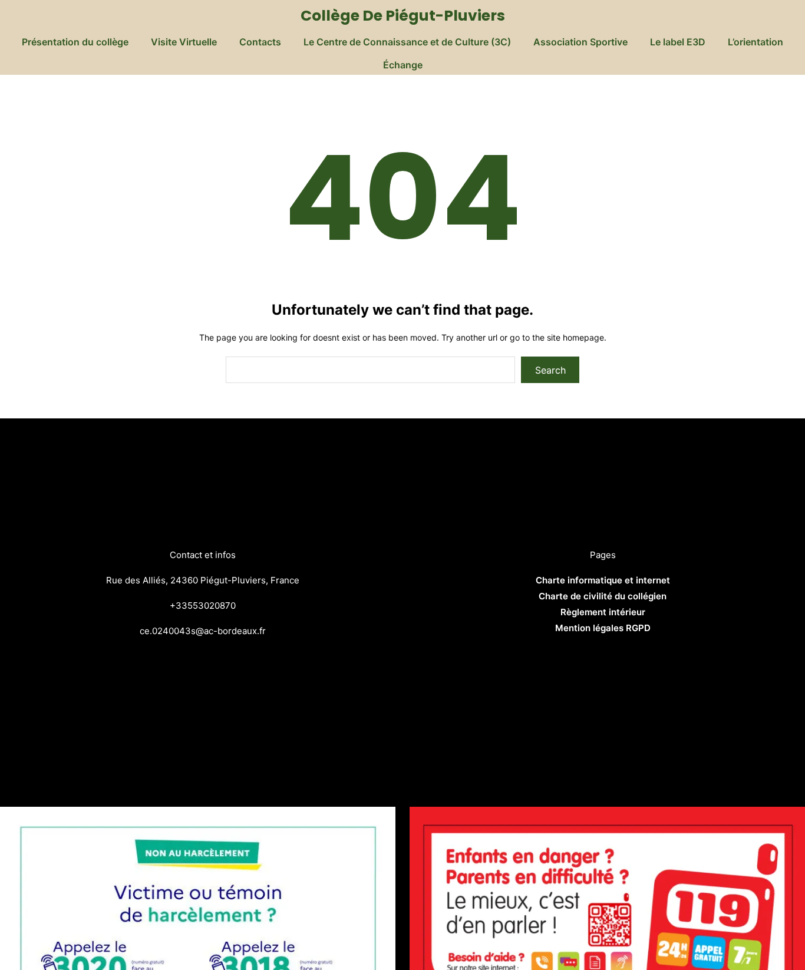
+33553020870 (203, 605)
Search (550, 370)
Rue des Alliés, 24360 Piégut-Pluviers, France (202, 580)
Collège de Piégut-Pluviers (403, 15)
